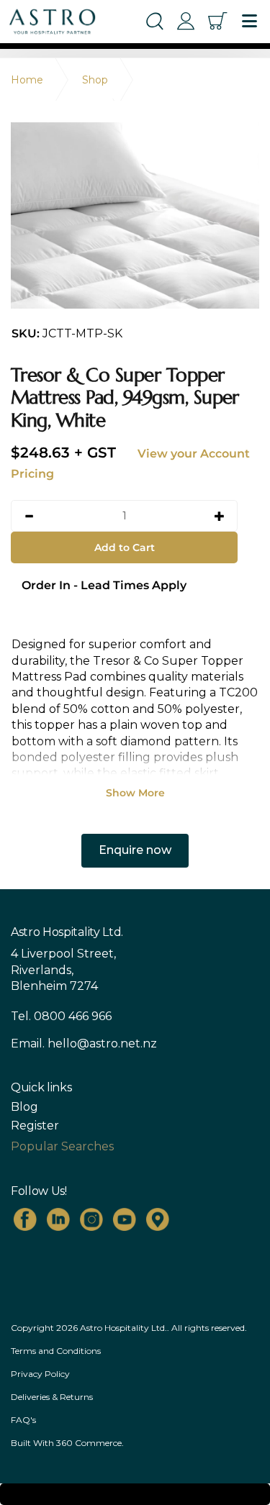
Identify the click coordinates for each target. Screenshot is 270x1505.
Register (35, 1126)
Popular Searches (62, 1146)
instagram (91, 1219)
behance (157, 1219)
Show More (135, 792)
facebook (25, 1219)
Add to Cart (124, 547)
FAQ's (23, 1419)
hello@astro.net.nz (102, 1043)
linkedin (58, 1219)
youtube (124, 1219)
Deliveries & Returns (52, 1396)
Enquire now (135, 850)
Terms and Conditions (56, 1350)
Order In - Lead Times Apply (104, 585)
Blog (24, 1107)
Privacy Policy (40, 1373)
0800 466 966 (73, 1016)
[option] (135, 215)
